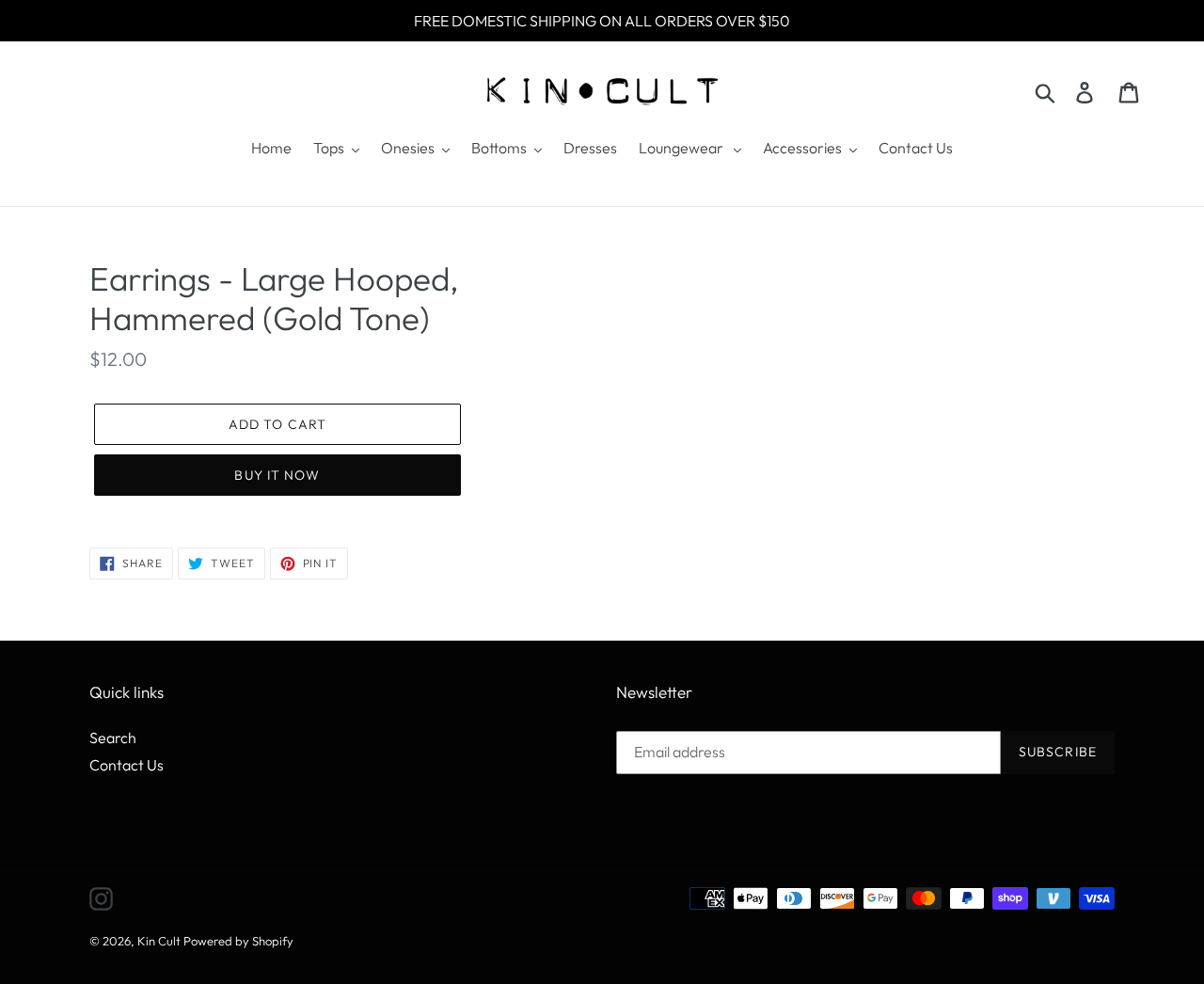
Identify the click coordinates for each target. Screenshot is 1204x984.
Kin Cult (159, 940)
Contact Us (126, 764)
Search (112, 737)
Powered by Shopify (238, 940)
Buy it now (277, 475)
